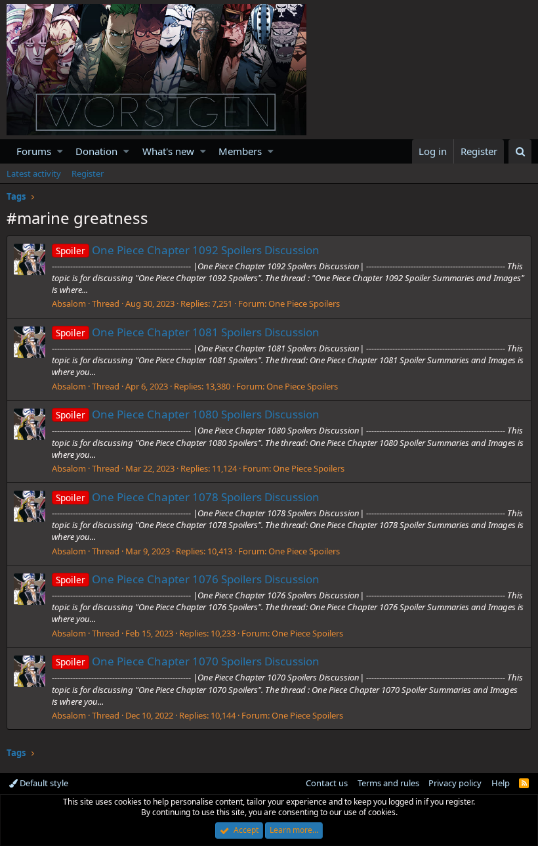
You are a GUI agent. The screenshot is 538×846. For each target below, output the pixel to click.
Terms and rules (388, 783)
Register (88, 173)
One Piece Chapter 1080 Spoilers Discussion (188, 414)
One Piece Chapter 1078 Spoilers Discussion (188, 496)
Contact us (327, 783)
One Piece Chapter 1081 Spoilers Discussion (188, 332)
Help (500, 783)
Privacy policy (455, 783)
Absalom (69, 303)
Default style (43, 783)
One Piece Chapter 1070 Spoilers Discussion (188, 661)
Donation (96, 151)
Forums (33, 151)
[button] (60, 151)
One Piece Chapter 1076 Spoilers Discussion (188, 579)
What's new (168, 151)
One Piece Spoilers (304, 303)
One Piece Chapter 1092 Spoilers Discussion (188, 249)
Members (240, 151)
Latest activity (34, 173)
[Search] (519, 151)
